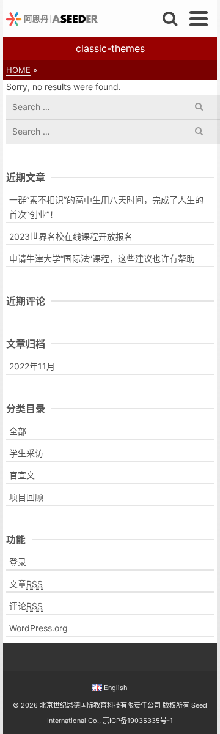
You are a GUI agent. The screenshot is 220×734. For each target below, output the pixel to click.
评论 (26, 606)
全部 (17, 431)
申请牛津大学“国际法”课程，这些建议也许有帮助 (102, 258)
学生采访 (26, 453)
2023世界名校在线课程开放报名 (71, 236)
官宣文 (22, 475)
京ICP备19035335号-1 (138, 720)
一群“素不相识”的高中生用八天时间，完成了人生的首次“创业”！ (106, 207)
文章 (26, 584)
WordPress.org (38, 628)
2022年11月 (32, 366)
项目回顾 (26, 497)
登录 (17, 562)
